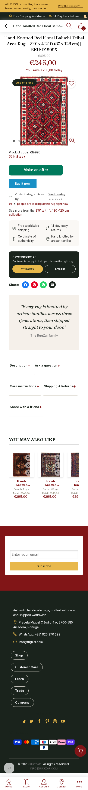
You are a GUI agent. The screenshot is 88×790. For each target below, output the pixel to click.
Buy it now (23, 183)
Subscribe (44, 566)
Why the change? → (70, 6)
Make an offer (36, 171)
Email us (60, 268)
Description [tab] (18, 365)
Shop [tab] (19, 655)
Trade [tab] (19, 690)
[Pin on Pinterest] (34, 284)
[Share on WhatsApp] (43, 284)
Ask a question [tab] (46, 365)
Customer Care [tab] (26, 667)
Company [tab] (22, 702)
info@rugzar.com (44, 768)
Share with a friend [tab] (24, 407)
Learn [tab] (19, 679)
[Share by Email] (52, 284)
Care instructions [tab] (23, 386)
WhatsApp (27, 268)
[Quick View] (28, 457)
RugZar (35, 764)
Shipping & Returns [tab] (58, 386)
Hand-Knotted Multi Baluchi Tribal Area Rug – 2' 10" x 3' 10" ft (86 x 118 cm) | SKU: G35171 (21, 483)
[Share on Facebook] (25, 284)
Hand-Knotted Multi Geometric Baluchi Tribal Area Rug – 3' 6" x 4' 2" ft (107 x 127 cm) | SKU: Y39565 (51, 483)
